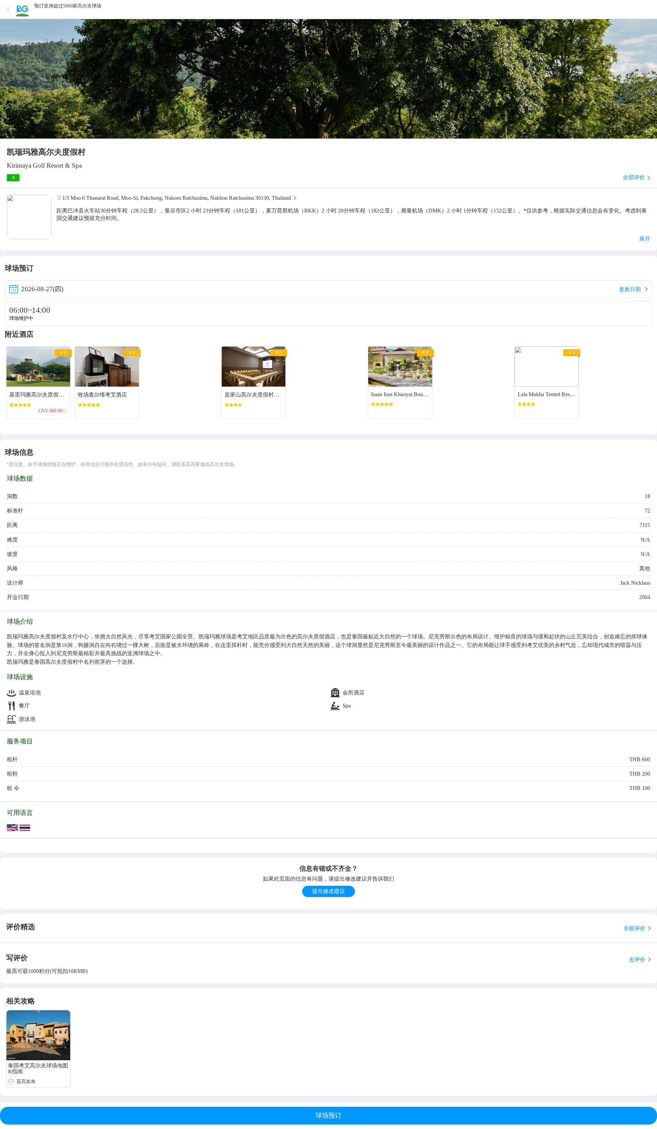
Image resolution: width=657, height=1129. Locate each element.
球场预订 (328, 1115)
